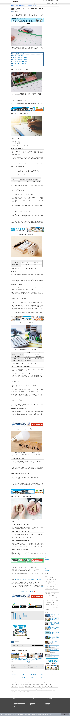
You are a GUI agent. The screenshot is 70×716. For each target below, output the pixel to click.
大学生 (46, 584)
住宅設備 (13, 684)
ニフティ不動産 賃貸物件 (16, 618)
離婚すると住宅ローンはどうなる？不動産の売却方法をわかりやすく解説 (27, 5)
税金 (51, 607)
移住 (36, 686)
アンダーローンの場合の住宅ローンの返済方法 (20, 57)
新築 (42, 686)
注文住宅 (36, 4)
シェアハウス (50, 581)
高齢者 (53, 602)
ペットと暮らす (48, 600)
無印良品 (54, 581)
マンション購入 (16, 702)
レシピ (53, 588)
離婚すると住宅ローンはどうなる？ (18, 53)
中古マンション (25, 4)
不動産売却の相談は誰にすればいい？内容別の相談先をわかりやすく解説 (39, 659)
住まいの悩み (47, 607)
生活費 (49, 584)
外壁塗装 (15, 682)
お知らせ (52, 674)
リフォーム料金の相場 (48, 579)
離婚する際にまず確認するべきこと (18, 55)
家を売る (17, 5)
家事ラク (29, 686)
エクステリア (24, 686)
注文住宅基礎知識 (47, 686)
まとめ (13, 65)
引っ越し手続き (48, 604)
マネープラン (20, 682)
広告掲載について (48, 703)
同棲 (57, 600)
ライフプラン (47, 577)
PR (12, 682)
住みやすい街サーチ (44, 4)
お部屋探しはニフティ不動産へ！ (27, 591)
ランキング (47, 586)
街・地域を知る (47, 566)
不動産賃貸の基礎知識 (48, 602)
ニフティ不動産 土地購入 (16, 617)
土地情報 (53, 4)
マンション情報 (32, 701)
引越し (56, 4)
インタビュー (20, 684)
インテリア (32, 686)
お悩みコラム (48, 4)
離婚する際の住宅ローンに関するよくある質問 (20, 63)
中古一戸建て (30, 4)
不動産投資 (51, 577)
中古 (46, 593)
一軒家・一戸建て (48, 595)
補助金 (54, 607)
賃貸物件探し (47, 570)
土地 (33, 4)
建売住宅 (47, 609)
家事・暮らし (47, 559)
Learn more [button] (51, 714)
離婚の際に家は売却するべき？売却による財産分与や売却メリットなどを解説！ (28, 579)
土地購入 (15, 704)
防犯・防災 (53, 595)
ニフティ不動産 (16, 1)
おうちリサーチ (40, 4)
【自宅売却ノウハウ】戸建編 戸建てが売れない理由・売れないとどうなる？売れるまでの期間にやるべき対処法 (31, 660)
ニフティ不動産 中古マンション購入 (18, 614)
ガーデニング (54, 579)
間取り (54, 586)
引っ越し (46, 568)
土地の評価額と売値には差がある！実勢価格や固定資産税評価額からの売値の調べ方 (15, 660)
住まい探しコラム (13, 5)
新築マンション (15, 4)
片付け (55, 600)
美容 (52, 584)
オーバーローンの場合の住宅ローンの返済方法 (20, 59)
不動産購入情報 (16, 701)
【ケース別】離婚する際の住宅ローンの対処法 (20, 61)
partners (19, 714)
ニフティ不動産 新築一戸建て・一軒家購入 (19, 615)
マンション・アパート (51, 593)
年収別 (52, 600)
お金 (46, 555)
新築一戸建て (20, 4)
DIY (16, 684)
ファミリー (54, 597)
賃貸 (12, 4)
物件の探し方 (52, 604)
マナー (51, 586)
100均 (39, 686)
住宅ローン (47, 597)
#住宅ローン (16, 11)
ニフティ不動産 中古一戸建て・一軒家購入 (19, 616)
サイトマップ (47, 704)
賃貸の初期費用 (56, 584)
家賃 (23, 684)
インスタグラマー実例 (48, 588)
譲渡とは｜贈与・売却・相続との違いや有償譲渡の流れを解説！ (23, 659)
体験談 (51, 597)
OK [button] (64, 714)
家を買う (46, 557)
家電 (46, 581)
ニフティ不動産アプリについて (50, 701)
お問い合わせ (47, 702)
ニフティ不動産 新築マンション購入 (18, 613)
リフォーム (47, 561)
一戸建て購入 (15, 703)
